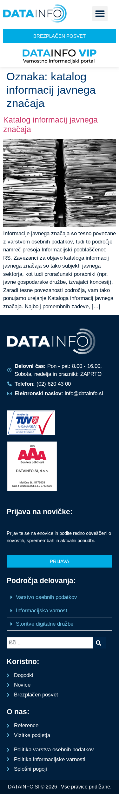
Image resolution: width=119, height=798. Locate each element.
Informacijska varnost (41, 611)
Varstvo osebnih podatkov (46, 597)
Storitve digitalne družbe (44, 624)
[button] (100, 13)
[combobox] (50, 642)
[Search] (99, 642)
